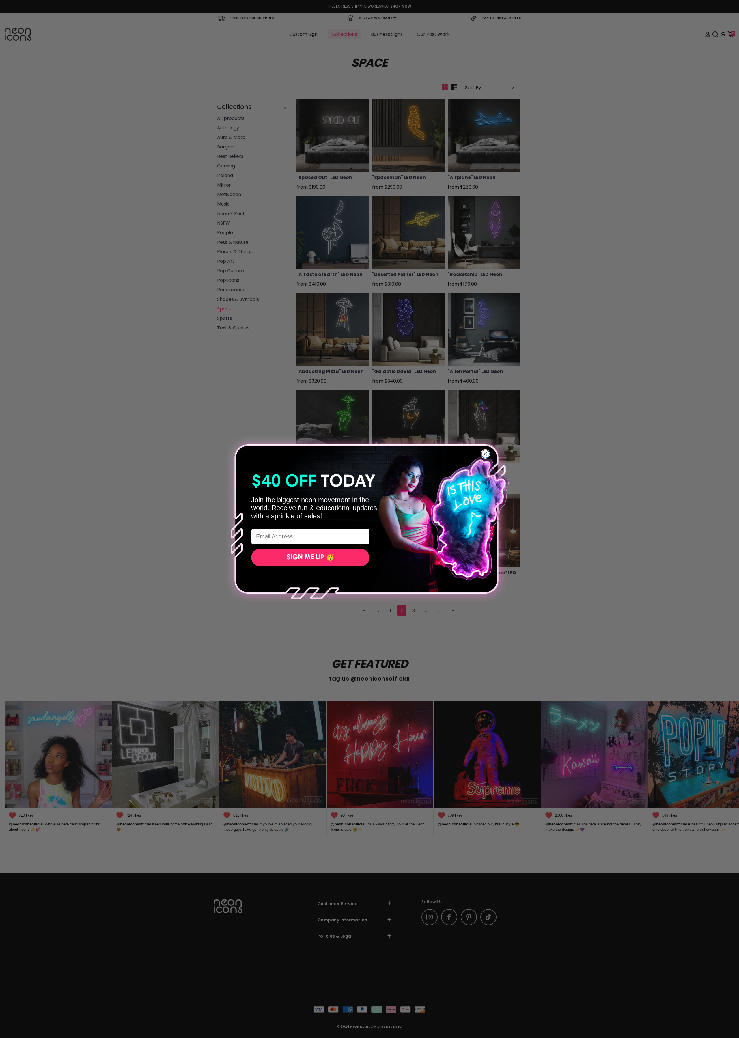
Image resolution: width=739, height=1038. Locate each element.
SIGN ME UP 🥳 (310, 557)
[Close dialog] (485, 454)
